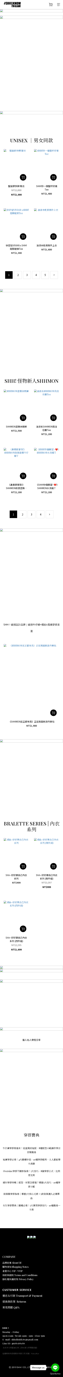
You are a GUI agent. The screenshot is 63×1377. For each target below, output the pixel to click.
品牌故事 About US (11, 1262)
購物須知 (7, 1266)
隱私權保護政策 (10, 1279)
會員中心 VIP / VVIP (12, 1271)
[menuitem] (9, 275)
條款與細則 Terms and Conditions (19, 1275)
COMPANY (9, 1256)
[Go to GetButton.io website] (55, 1374)
